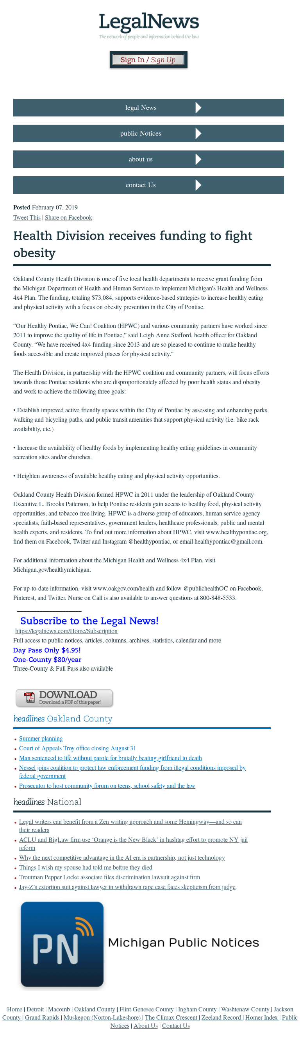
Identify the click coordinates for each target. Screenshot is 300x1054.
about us (141, 158)
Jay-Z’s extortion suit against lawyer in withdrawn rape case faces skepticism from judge (127, 886)
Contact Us (176, 1025)
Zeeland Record (222, 1017)
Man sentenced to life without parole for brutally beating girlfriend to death (110, 757)
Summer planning (41, 738)
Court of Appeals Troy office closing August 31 (77, 748)
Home (14, 1009)
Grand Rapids (43, 1017)
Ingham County (198, 1009)
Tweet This (27, 217)
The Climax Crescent (172, 1017)
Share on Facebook (68, 217)
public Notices (140, 133)
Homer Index (262, 1017)
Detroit (36, 1009)
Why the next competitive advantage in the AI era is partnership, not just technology (122, 857)
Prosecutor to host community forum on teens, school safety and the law (107, 785)
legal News (141, 107)
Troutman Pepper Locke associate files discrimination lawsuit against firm (109, 877)
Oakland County (95, 1009)
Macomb (59, 1009)
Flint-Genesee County (147, 1009)
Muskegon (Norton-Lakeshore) (103, 1017)
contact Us (141, 184)
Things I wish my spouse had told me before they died (85, 867)
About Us (146, 1025)
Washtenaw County (246, 1009)
